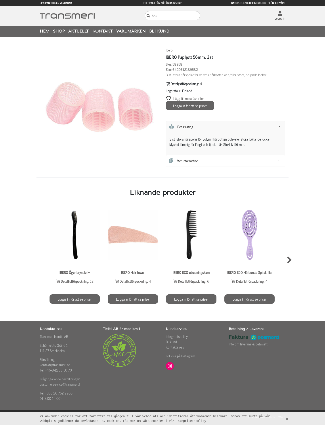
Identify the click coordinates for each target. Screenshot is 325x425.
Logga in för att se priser (190, 106)
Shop (59, 31)
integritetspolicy (191, 421)
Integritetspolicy (177, 336)
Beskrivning (185, 126)
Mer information (188, 160)
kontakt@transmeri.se (55, 365)
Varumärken (131, 31)
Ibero (169, 50)
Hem (45, 31)
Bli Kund (159, 31)
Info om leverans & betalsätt (248, 344)
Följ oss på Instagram (180, 356)
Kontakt (102, 31)
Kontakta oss (175, 347)
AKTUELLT (78, 31)
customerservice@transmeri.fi (60, 384)
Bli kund (171, 342)
